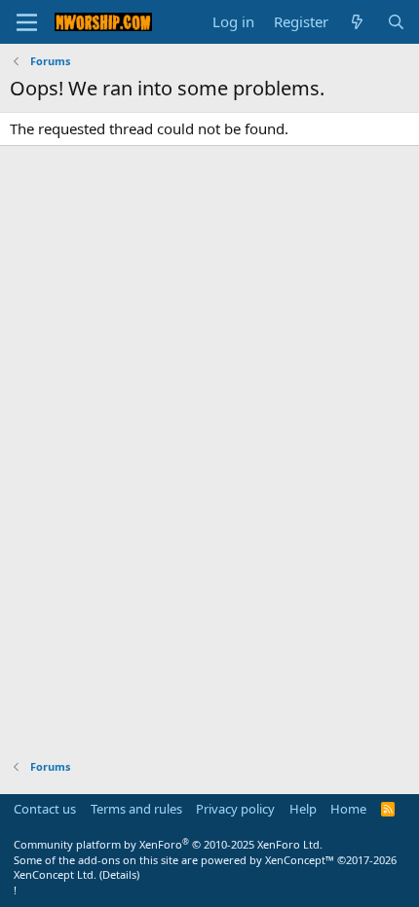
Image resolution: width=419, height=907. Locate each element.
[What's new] (357, 22)
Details (119, 874)
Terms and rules (136, 808)
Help (303, 808)
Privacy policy (235, 808)
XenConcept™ (299, 860)
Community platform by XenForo (168, 844)
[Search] (396, 22)
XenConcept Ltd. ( (58, 874)
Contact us (45, 808)
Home (348, 808)
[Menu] (27, 22)
